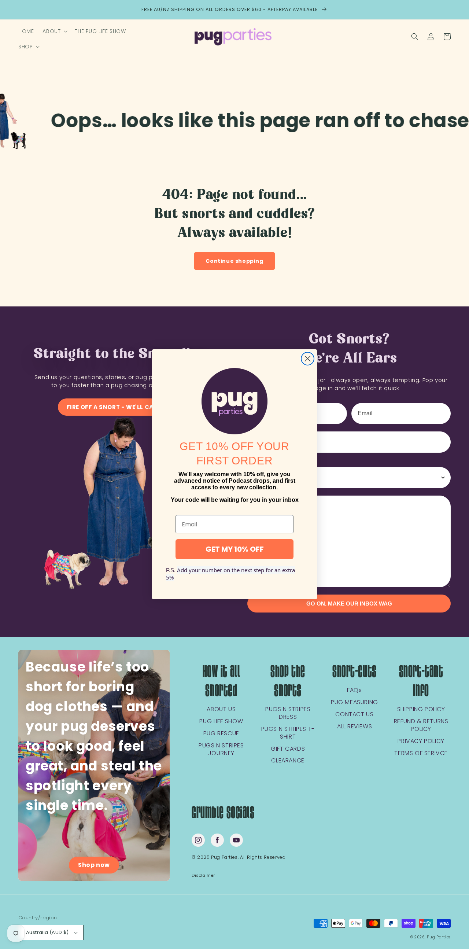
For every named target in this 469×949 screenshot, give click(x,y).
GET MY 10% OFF (235, 549)
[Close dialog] (307, 358)
